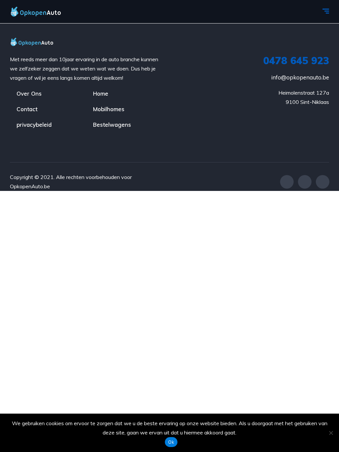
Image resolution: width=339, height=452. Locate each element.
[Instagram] (322, 182)
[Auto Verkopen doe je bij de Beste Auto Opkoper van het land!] (42, 11)
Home (100, 93)
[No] (330, 432)
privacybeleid (34, 124)
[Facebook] (287, 182)
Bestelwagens (112, 124)
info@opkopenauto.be (300, 77)
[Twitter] (305, 182)
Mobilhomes (108, 109)
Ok (171, 442)
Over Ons (29, 93)
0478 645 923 (296, 60)
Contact (27, 109)
